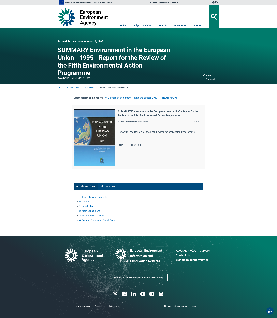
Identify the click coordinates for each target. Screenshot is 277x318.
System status (180, 306)
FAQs (193, 250)
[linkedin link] (134, 294)
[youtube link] (143, 294)
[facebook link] (125, 294)
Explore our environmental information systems (138, 277)
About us (197, 25)
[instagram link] (152, 294)
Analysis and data (142, 25)
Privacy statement (83, 306)
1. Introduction (86, 206)
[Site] (84, 17)
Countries (163, 25)
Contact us (183, 255)
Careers (205, 250)
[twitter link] (115, 294)
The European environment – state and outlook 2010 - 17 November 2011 (141, 97)
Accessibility (100, 306)
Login (193, 306)
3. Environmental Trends (91, 215)
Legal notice (114, 306)
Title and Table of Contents (93, 197)
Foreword (84, 201)
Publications (89, 87)
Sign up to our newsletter (192, 260)
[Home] (59, 87)
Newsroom (180, 25)
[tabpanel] (138, 209)
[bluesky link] (161, 294)
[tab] (86, 186)
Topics (123, 25)
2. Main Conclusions (89, 211)
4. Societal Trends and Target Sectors (98, 220)
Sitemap (167, 306)
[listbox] (87, 2)
